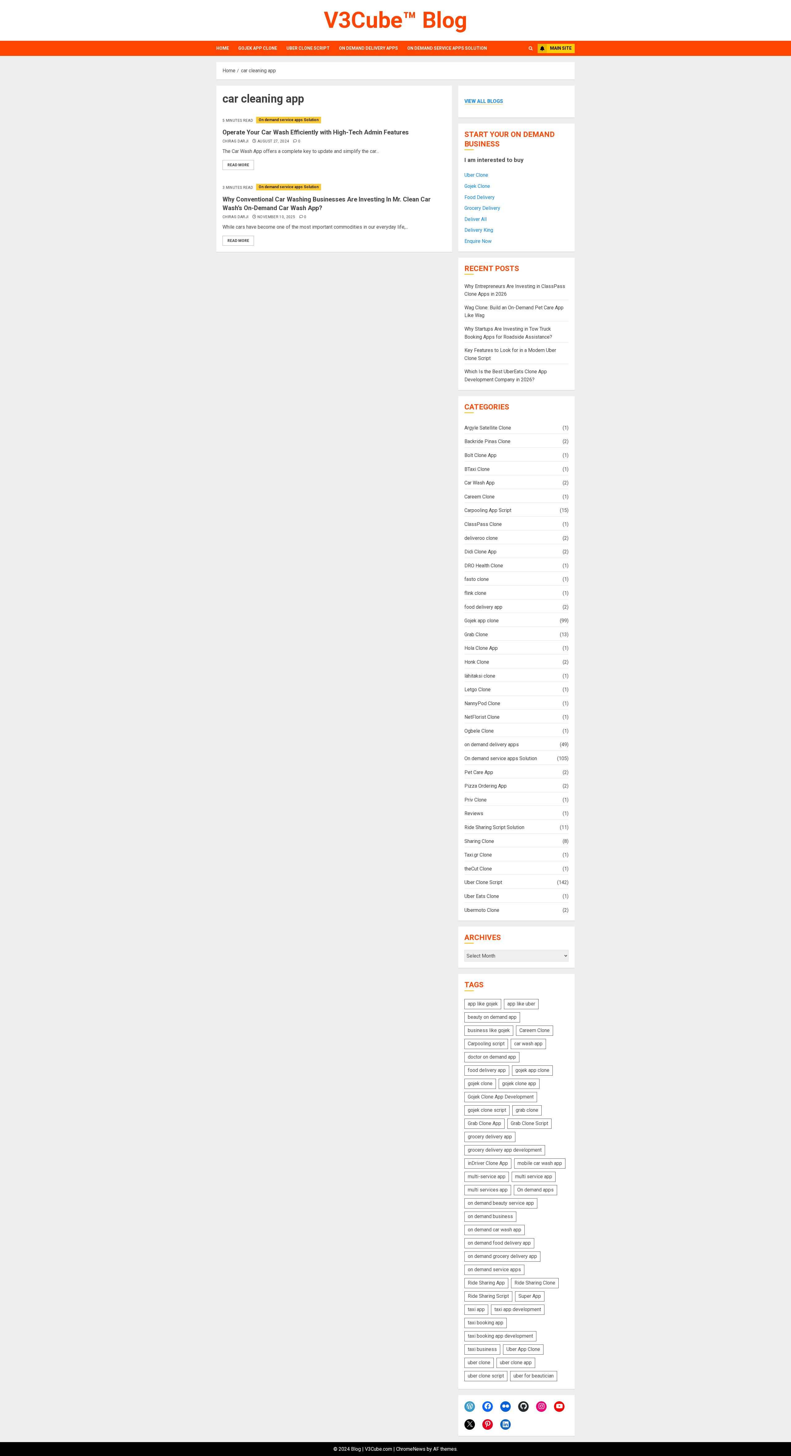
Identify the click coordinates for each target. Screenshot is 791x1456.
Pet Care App (478, 772)
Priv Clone (475, 800)
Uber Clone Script (308, 48)
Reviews (473, 813)
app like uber (521, 1004)
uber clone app (516, 1362)
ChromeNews (410, 1449)
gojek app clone (532, 1070)
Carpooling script (486, 1044)
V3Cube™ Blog (395, 20)
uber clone (479, 1362)
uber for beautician (534, 1376)
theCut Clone (478, 869)
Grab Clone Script (529, 1123)
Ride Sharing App (486, 1283)
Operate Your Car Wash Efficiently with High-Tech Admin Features (315, 132)
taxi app (476, 1309)
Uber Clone (476, 175)
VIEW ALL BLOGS (483, 101)
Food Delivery (479, 197)
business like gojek (489, 1030)
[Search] (531, 48)
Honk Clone (476, 662)
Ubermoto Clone (481, 910)
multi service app (533, 1176)
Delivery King (478, 230)
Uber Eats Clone (481, 896)
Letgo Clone (477, 689)
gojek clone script (487, 1110)
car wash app (528, 1044)
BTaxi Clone (477, 469)
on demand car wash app (494, 1230)
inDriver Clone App (488, 1163)
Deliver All (475, 219)
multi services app (488, 1190)
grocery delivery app (490, 1137)
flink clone (475, 593)
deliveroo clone (481, 538)
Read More (238, 165)
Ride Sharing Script (488, 1296)
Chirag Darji (235, 141)
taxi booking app (485, 1323)
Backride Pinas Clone (487, 441)
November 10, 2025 (276, 217)
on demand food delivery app (499, 1243)
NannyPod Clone (482, 703)
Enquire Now (478, 241)
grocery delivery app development (505, 1150)
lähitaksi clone (479, 676)
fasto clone (476, 579)
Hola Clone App (481, 648)
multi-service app (486, 1176)
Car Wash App (479, 483)
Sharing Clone (479, 841)
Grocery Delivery (482, 208)
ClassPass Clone (483, 524)
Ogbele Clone (479, 731)
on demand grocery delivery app (502, 1256)
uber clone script (486, 1376)
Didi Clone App (480, 552)
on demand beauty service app (501, 1203)
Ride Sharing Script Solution (494, 827)
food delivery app (483, 607)
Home (222, 48)
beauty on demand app (492, 1017)
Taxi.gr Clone (478, 855)
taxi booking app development (500, 1336)
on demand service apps (494, 1269)
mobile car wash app (540, 1163)
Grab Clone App (484, 1123)
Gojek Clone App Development (501, 1097)
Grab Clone (476, 634)
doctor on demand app (492, 1057)
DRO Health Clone (483, 566)
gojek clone (480, 1083)
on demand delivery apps (368, 48)
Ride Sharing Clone (534, 1283)
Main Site (561, 48)
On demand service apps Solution (447, 48)
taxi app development (517, 1309)
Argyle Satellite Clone (487, 428)
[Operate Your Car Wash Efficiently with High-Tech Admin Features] (334, 120)
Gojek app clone (257, 48)
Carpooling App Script (487, 510)
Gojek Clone (477, 186)
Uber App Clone (523, 1349)
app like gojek (483, 1004)
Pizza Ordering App (485, 786)
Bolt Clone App (480, 455)
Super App (529, 1296)
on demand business (490, 1216)
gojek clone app (519, 1083)
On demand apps (535, 1190)
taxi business (482, 1349)
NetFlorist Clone (482, 717)
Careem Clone (479, 497)
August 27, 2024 (273, 141)
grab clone (527, 1110)
